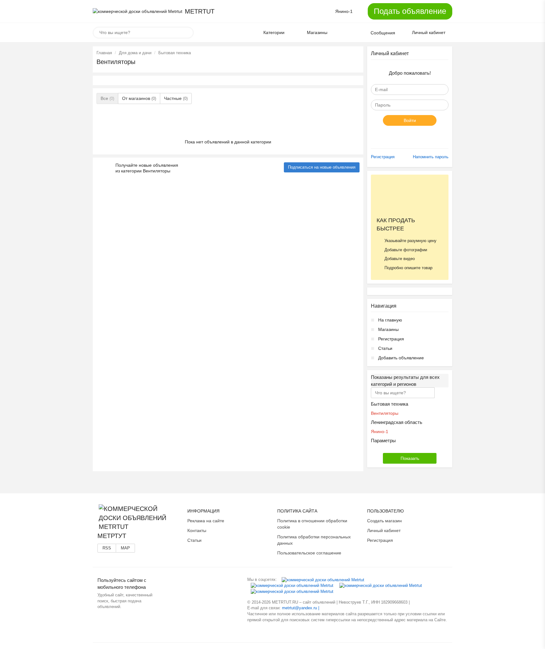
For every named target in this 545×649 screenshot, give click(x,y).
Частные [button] (176, 98)
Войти (410, 120)
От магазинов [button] (139, 98)
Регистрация (383, 156)
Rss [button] (107, 548)
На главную (390, 319)
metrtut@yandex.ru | (300, 608)
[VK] (323, 579)
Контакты (196, 530)
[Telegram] (292, 591)
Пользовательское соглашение (309, 552)
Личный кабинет (384, 530)
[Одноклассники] (292, 585)
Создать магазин (384, 520)
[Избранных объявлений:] (345, 33)
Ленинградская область (396, 422)
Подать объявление (410, 11)
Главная (104, 52)
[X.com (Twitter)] (380, 585)
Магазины (388, 329)
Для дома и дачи (135, 52)
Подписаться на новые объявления (321, 167)
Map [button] (125, 548)
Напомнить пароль (430, 156)
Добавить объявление (401, 357)
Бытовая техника (174, 52)
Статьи (385, 348)
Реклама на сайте (205, 520)
